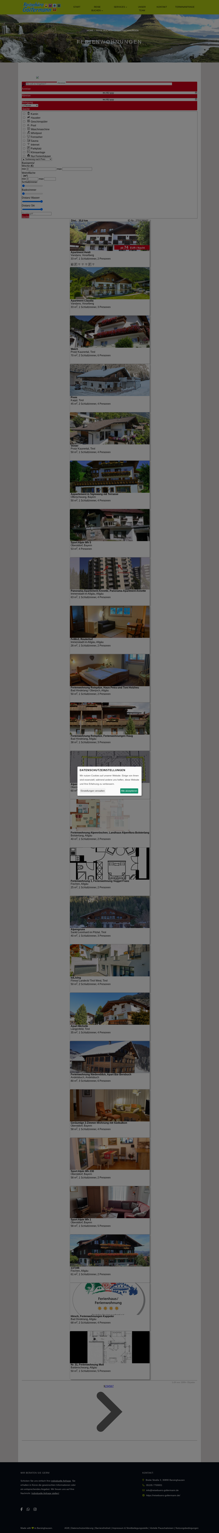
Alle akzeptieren (129, 790)
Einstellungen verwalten (93, 790)
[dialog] (109, 781)
